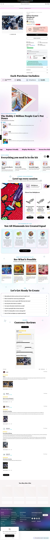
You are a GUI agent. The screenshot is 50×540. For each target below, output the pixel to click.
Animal (37, 34)
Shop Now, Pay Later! (23, 519)
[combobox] (25, 6)
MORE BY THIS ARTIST (37, 38)
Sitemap (23, 529)
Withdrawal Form (13, 523)
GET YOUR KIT (25, 250)
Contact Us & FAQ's (14, 514)
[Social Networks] (32, 518)
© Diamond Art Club (30, 211)
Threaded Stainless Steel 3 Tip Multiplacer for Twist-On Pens (41, 208)
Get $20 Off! (34, 521)
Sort (39, 369)
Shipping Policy (13, 519)
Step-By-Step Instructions (5, 517)
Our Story (2, 514)
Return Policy (13, 521)
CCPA (19, 529)
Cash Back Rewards (23, 515)
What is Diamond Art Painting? (5, 515)
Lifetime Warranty (14, 517)
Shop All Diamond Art (31, 12)
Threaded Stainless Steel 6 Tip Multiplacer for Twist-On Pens (30, 208)
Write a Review (25, 327)
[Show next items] (48, 156)
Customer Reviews (4, 519)
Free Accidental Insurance (15, 515)
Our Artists (2, 521)
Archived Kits (28, 529)
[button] (22, 22)
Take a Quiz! (39, 521)
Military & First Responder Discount (25, 517)
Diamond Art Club (36, 529)
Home (27, 12)
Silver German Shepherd (38, 12)
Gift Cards (21, 514)
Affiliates (21, 521)
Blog (1, 523)
